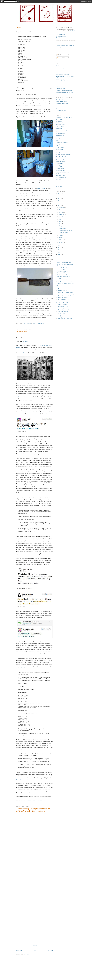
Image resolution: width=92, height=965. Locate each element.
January (61, 242)
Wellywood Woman (60, 175)
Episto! (57, 131)
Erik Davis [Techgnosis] (61, 80)
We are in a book (62, 287)
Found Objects (59, 138)
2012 (59, 245)
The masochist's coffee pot (63, 276)
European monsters (62, 290)
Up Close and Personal (61, 174)
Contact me (58, 38)
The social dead (21, 331)
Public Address (59, 70)
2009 (59, 252)
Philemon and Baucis (62, 273)
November (62, 210)
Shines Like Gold (60, 168)
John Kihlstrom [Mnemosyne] (63, 74)
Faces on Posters (60, 137)
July (60, 219)
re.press (57, 107)
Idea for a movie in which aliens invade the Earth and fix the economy (65, 293)
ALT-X (57, 108)
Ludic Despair (59, 149)
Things (18, 27)
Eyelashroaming (60, 135)
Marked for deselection (63, 297)
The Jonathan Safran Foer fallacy (66, 296)
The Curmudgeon (60, 126)
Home (35, 950)
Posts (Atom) (26, 954)
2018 (59, 193)
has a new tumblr (27, 338)
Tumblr (25, 341)
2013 (59, 205)
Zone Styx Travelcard (61, 177)
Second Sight (59, 167)
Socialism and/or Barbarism (62, 172)
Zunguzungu (59, 179)
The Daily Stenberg (60, 88)
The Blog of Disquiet (61, 123)
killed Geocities (24, 352)
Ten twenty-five (61, 313)
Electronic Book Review (62, 103)
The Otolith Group (60, 84)
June (60, 221)
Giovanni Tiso (27, 323)
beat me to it (46, 438)
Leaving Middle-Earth (63, 299)
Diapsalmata (59, 128)
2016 (59, 198)
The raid (59, 266)
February (61, 240)
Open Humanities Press (61, 100)
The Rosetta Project (60, 86)
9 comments (41, 323)
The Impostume (59, 144)
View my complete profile (62, 34)
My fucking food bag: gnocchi (65, 289)
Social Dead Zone (60, 170)
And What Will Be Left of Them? (64, 117)
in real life (29, 413)
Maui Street (59, 152)
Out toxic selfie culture (63, 280)
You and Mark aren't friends (63, 267)
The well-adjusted (62, 308)
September (62, 214)
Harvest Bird (59, 186)
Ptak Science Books (60, 161)
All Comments (61, 57)
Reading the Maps (60, 165)
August (61, 217)
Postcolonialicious (62, 304)
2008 (59, 254)
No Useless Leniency (61, 158)
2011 (59, 247)
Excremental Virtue (60, 133)
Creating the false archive (64, 317)
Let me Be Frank (60, 147)
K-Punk (57, 145)
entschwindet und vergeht (62, 130)
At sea (59, 278)
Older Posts (50, 950)
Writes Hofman (24, 668)
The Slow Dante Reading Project (64, 90)
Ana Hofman (23, 779)
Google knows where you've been (66, 282)
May (60, 224)
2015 (59, 200)
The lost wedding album (63, 274)
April (60, 235)
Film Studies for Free (61, 110)
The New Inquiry (60, 68)
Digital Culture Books (61, 101)
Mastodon (63, 36)
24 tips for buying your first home (65, 264)
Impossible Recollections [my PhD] (64, 92)
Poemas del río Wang (61, 160)
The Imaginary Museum (61, 142)
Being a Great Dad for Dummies (65, 315)
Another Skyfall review (62, 271)
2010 (59, 250)
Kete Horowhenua (60, 82)
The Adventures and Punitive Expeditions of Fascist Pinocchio (64, 302)
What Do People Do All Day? (64, 262)
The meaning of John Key (64, 310)
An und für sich (59, 119)
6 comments (41, 800)
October (61, 212)
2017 (59, 196)
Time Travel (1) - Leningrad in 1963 (66, 318)
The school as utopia (63, 306)
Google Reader (48, 395)
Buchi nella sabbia (60, 124)
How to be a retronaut (63, 311)
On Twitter (58, 36)
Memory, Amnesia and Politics (63, 154)
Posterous (20, 397)
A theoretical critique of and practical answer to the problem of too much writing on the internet (33, 810)
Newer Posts (19, 950)
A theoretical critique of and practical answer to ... (65, 231)
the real (18, 779)
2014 (59, 203)
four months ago (41, 188)
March (61, 237)
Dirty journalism (61, 269)
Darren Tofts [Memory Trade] (63, 72)
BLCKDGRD (59, 121)
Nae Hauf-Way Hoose (61, 156)
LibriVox (58, 105)
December (61, 207)
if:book (57, 140)
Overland (72, 31)
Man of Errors (59, 151)
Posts (59, 54)
